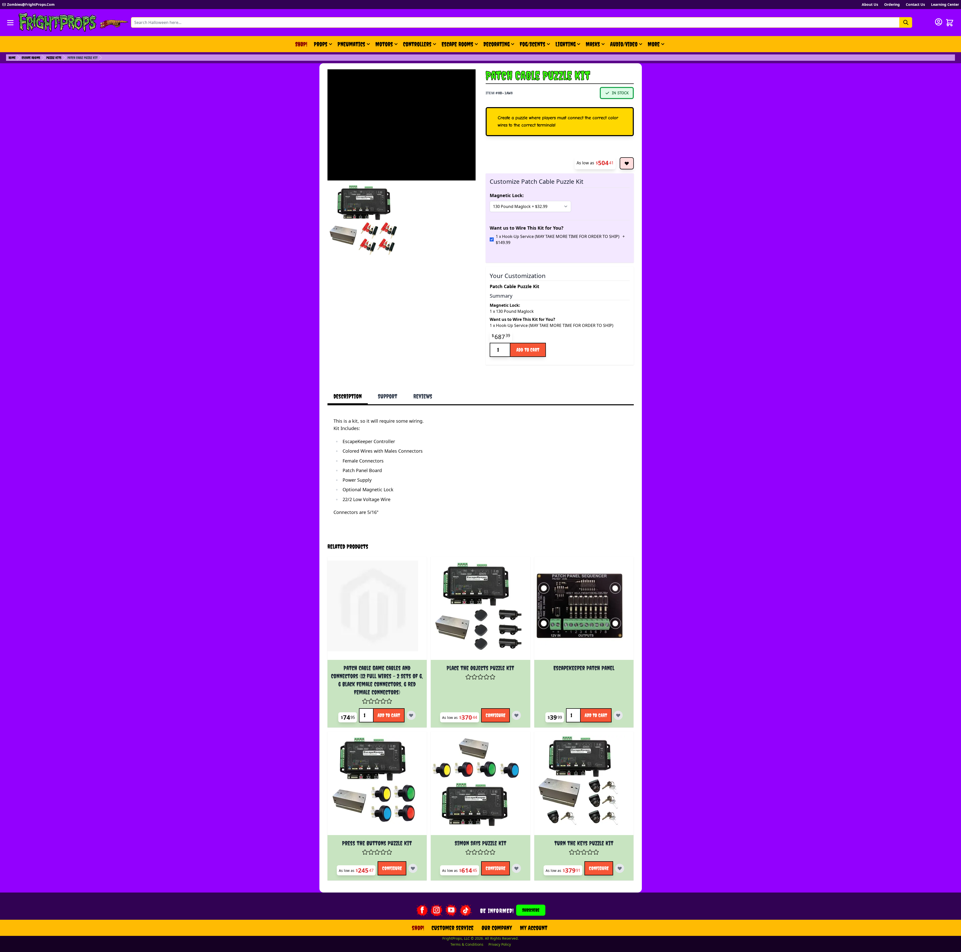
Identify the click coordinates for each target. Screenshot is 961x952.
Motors (384, 44)
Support (387, 396)
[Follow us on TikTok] (465, 910)
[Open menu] (10, 22)
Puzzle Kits (53, 58)
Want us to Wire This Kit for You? (527, 228)
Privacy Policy (499, 944)
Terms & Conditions (466, 944)
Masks (593, 44)
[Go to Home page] (58, 23)
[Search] (906, 22)
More (657, 46)
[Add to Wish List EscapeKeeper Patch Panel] (618, 715)
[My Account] (938, 22)
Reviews (422, 396)
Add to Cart (527, 350)
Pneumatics (351, 44)
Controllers (417, 44)
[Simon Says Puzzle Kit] (480, 785)
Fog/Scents (532, 44)
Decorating (496, 44)
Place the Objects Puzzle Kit (480, 667)
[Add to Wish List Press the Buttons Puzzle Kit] (412, 868)
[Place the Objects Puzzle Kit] (480, 610)
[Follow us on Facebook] (422, 910)
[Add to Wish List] (627, 163)
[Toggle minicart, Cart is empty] (949, 22)
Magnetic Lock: (507, 195)
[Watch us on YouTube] (451, 910)
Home (12, 58)
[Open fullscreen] (364, 219)
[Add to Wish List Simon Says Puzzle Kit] (516, 868)
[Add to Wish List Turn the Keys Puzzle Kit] (619, 868)
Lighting (565, 44)
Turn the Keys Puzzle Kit (583, 843)
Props (320, 44)
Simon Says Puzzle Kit (480, 843)
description (348, 396)
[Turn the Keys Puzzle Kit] (584, 785)
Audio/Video (624, 44)
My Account (533, 927)
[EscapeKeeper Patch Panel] (584, 610)
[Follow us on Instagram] (436, 910)
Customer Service (453, 927)
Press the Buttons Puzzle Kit (377, 843)
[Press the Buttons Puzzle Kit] (377, 785)
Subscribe (530, 910)
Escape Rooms (457, 44)
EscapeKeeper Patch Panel (583, 667)
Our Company (497, 927)
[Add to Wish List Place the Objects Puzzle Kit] (516, 715)
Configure (495, 715)
